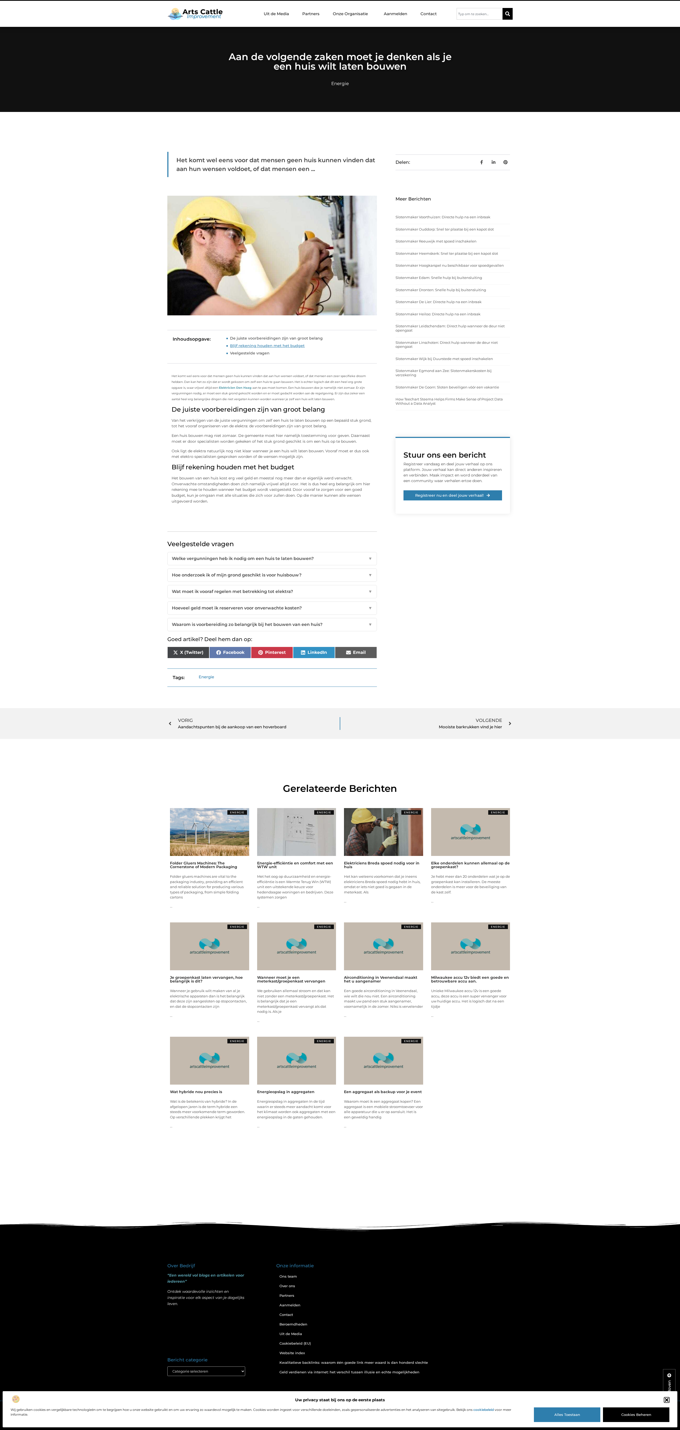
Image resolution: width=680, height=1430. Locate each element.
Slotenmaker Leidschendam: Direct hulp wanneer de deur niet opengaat (450, 328)
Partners (311, 13)
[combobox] (480, 14)
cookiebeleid (483, 1410)
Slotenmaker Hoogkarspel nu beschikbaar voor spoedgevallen (450, 265)
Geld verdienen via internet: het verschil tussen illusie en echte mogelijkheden (349, 1372)
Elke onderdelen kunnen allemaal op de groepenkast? (470, 865)
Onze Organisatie (350, 13)
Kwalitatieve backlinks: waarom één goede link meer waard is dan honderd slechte (353, 1362)
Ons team (288, 1276)
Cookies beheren (636, 1414)
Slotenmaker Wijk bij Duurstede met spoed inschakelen (444, 359)
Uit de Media (276, 13)
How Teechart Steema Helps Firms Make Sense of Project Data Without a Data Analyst (449, 401)
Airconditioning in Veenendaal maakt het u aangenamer (380, 979)
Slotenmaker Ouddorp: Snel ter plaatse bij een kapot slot (445, 229)
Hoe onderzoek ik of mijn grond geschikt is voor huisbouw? (272, 575)
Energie (340, 83)
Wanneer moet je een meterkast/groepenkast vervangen (291, 979)
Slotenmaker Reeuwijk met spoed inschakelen (436, 241)
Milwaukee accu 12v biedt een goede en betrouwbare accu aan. (470, 979)
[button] (666, 1400)
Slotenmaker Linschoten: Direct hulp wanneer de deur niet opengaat (447, 344)
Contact (428, 13)
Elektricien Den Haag (235, 388)
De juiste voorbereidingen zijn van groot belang (276, 338)
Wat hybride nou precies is (196, 1091)
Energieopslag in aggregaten (285, 1091)
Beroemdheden (293, 1324)
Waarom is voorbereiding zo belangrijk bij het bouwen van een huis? (272, 624)
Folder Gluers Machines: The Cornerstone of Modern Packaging (203, 865)
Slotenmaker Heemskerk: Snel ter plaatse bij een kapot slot (447, 253)
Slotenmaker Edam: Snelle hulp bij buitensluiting (439, 277)
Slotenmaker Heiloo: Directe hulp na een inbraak (438, 314)
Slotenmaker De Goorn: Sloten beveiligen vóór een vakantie (447, 387)
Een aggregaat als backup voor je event (383, 1091)
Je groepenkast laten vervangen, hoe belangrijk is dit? (206, 979)
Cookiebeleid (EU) (295, 1343)
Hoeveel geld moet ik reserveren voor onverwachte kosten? (272, 608)
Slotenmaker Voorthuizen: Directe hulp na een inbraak (443, 217)
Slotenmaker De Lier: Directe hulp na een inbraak (439, 302)
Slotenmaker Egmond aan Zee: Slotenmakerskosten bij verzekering (444, 373)
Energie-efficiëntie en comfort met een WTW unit (295, 865)
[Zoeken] (508, 14)
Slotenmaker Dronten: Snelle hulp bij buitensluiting (441, 290)
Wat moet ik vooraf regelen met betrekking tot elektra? (272, 591)
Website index (292, 1353)
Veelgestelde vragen (250, 353)
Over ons (287, 1286)
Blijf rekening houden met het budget (267, 345)
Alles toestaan (567, 1414)
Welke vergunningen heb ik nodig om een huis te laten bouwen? (272, 558)
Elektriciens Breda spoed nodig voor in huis (381, 865)
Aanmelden (395, 13)
